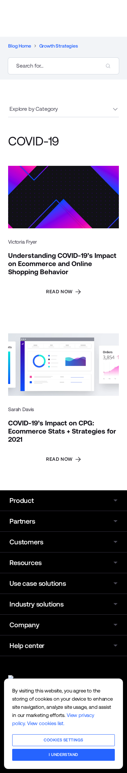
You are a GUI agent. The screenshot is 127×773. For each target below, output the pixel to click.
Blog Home (19, 46)
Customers (26, 542)
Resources (25, 563)
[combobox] (63, 66)
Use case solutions (37, 583)
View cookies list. (45, 723)
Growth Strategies (58, 46)
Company (24, 625)
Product (21, 500)
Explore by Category (33, 109)
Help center (26, 646)
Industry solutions (36, 604)
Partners (22, 521)
